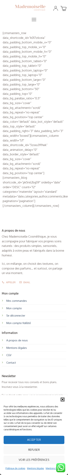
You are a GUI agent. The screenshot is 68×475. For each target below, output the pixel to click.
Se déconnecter (15, 315)
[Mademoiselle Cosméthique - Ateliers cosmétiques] (30, 7)
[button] (62, 399)
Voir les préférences (34, 460)
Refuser (34, 449)
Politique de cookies (15, 468)
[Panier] (63, 7)
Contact (11, 362)
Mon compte (14, 308)
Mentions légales (35, 468)
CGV (8, 355)
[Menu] (34, 19)
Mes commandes (16, 300)
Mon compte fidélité (18, 323)
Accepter (34, 439)
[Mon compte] (55, 8)
